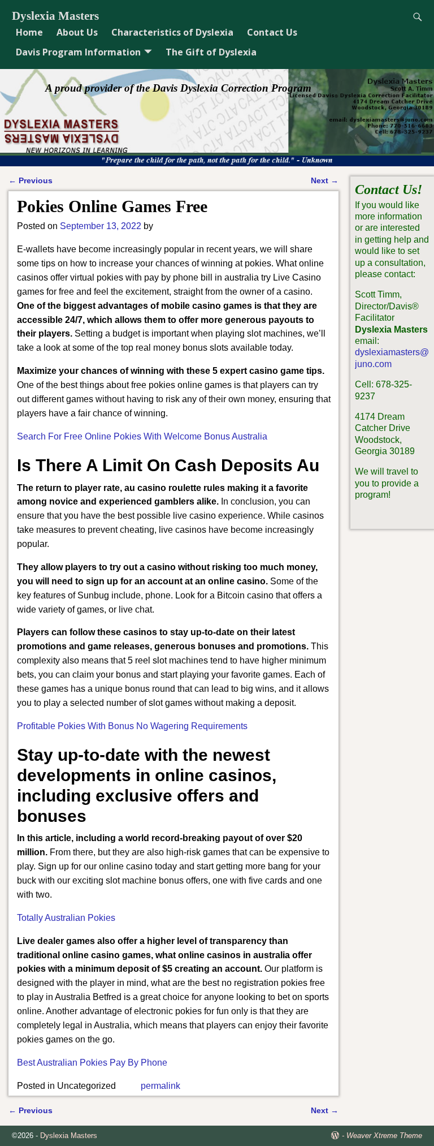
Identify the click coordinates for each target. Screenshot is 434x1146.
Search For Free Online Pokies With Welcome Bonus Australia (142, 436)
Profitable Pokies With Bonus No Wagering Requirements (132, 726)
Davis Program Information (78, 52)
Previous (30, 180)
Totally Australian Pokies (66, 918)
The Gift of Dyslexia (211, 52)
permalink (160, 1086)
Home (29, 32)
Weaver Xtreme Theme (384, 1135)
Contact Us (272, 32)
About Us (77, 32)
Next (324, 180)
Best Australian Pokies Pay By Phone (92, 1062)
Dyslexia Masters (55, 16)
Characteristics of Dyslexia (172, 32)
